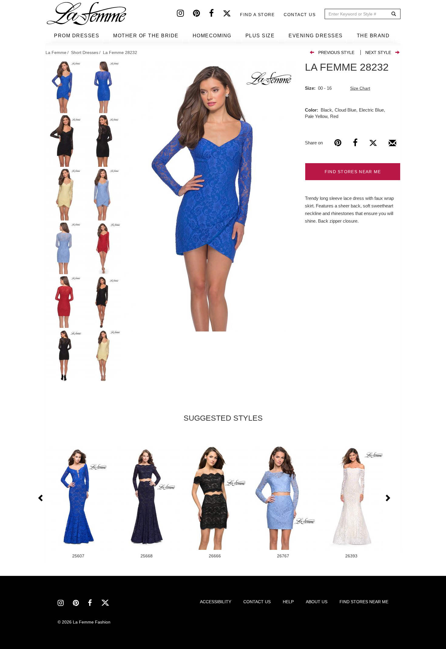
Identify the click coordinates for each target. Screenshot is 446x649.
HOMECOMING (212, 35)
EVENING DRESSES (316, 35)
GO (393, 14)
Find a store (257, 14)
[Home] (87, 14)
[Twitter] (231, 14)
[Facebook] (216, 14)
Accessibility (215, 601)
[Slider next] (387, 498)
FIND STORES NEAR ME (353, 171)
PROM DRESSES (76, 35)
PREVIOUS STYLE (336, 52)
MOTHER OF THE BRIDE (146, 35)
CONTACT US (257, 601)
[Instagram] (185, 14)
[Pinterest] (201, 14)
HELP (288, 601)
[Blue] (210, 196)
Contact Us (300, 14)
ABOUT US (316, 601)
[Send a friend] (392, 145)
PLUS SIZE (260, 35)
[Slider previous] (41, 498)
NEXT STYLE (378, 52)
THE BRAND (373, 35)
